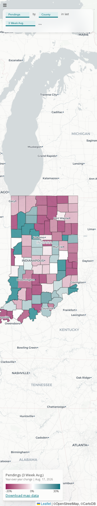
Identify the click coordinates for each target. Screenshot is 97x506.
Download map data (22, 495)
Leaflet (45, 503)
